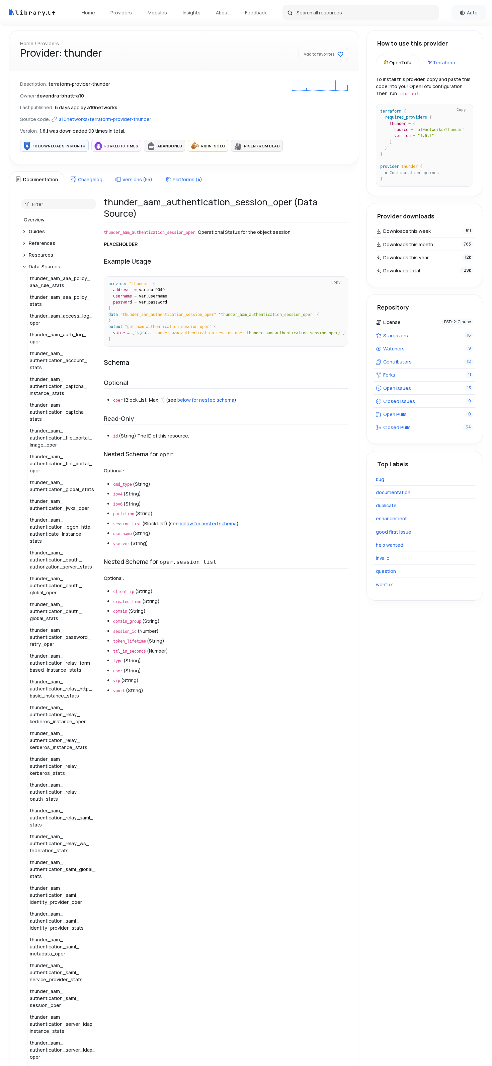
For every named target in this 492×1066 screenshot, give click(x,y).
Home (88, 12)
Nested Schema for (138, 454)
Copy (336, 282)
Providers (121, 12)
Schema (116, 362)
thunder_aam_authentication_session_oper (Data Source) (211, 207)
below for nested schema (205, 400)
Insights (191, 12)
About (222, 12)
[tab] (36, 179)
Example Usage (127, 261)
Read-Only (119, 418)
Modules (157, 12)
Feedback (256, 12)
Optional (116, 383)
